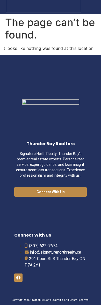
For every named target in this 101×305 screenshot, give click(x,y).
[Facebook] (18, 277)
